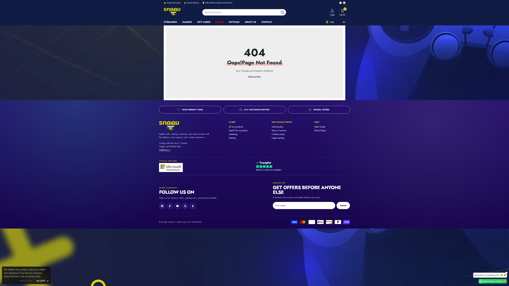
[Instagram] (340, 3)
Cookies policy (278, 134)
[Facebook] (193, 206)
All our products (236, 126)
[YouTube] (177, 206)
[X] (185, 206)
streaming (233, 134)
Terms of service (279, 130)
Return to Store (254, 76)
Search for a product (238, 130)
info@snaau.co (164, 150)
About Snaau (320, 130)
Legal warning (278, 137)
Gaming (232, 137)
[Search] (244, 12)
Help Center (319, 126)
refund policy (277, 126)
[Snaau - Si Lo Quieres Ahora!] (175, 126)
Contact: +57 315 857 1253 (170, 146)
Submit (343, 205)
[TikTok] (344, 3)
